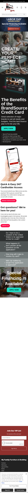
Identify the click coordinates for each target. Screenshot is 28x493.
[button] (2, 7)
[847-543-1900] (21, 7)
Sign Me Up (14, 448)
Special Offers (4, 467)
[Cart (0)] (25, 7)
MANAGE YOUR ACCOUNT (8, 200)
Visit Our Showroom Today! (20, 1)
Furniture (3, 463)
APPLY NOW (8, 128)
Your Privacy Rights (14, 485)
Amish (2, 470)
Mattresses (4, 465)
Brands (3, 468)
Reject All (7, 490)
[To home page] (10, 7)
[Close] (26, 474)
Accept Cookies (20, 490)
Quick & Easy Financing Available (9, 1)
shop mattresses (14, 28)
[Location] (17, 7)
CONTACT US (5, 225)
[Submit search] (24, 14)
